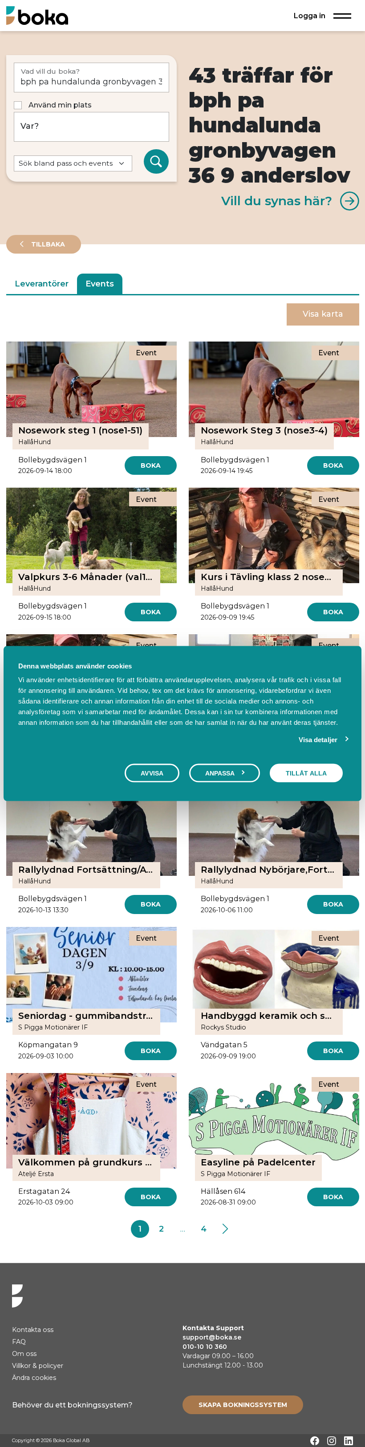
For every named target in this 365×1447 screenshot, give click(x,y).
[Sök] (156, 161)
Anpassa (220, 772)
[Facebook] (314, 1440)
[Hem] (37, 15)
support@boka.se (211, 1337)
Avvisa (152, 772)
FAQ (19, 1342)
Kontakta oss (32, 1330)
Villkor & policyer (37, 1366)
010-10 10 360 (204, 1347)
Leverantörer (42, 284)
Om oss (24, 1354)
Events (99, 284)
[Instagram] (331, 1440)
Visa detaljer (318, 739)
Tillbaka (47, 244)
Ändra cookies (34, 1378)
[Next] (225, 1229)
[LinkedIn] (348, 1440)
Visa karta (323, 314)
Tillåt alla (306, 772)
